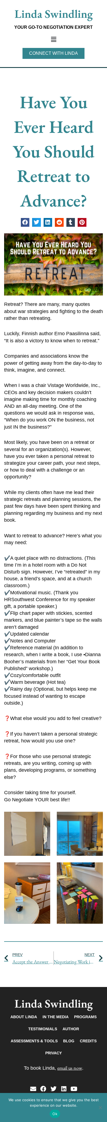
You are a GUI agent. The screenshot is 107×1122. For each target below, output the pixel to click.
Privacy (53, 1053)
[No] (100, 1107)
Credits (88, 1041)
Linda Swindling (54, 13)
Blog (68, 1041)
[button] (53, 39)
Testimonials (42, 1029)
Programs (85, 1017)
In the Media (56, 1017)
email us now (69, 1068)
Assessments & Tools (34, 1041)
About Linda (23, 1017)
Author (71, 1029)
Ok (54, 1114)
